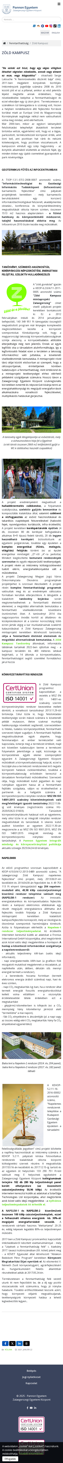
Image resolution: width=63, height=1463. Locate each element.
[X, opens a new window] (12, 1343)
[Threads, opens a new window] (26, 1343)
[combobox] (31, 19)
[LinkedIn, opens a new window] (19, 1343)
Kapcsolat (31, 1383)
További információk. (31, 1453)
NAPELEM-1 (12, 1210)
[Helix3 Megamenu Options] (59, 4)
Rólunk (8, 1349)
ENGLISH (56, 32)
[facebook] (27, 1408)
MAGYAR (45, 32)
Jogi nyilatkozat (31, 1377)
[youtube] (31, 1408)
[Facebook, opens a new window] (5, 1343)
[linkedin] (35, 1408)
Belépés (31, 1370)
